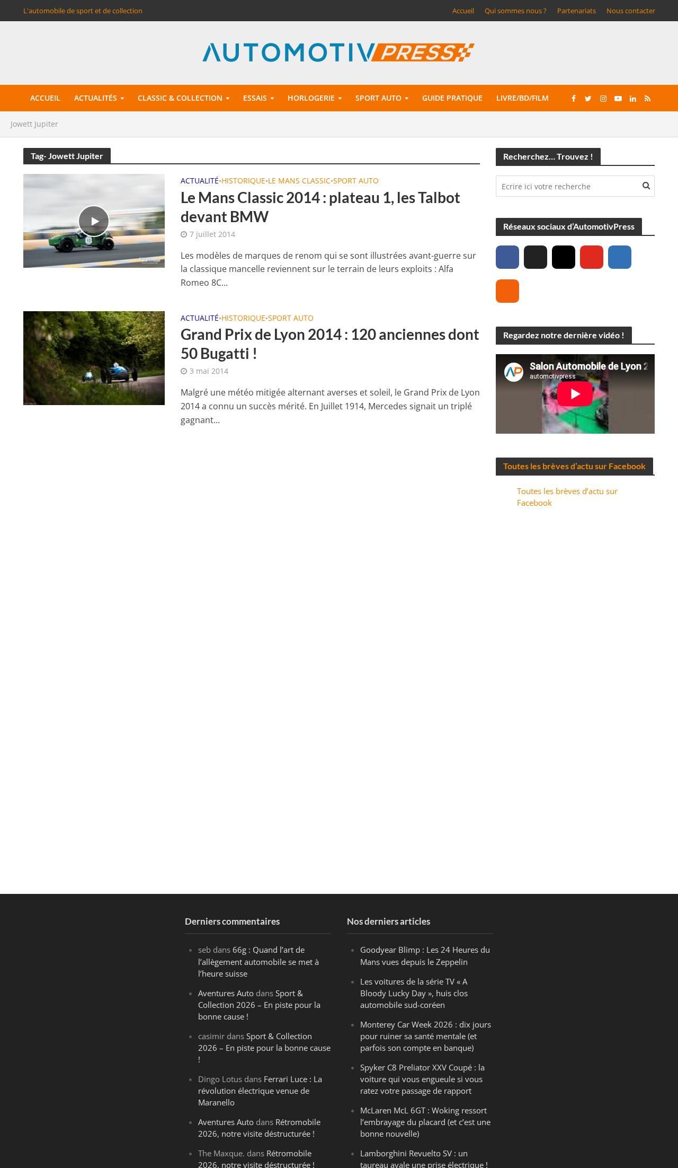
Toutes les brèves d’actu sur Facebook (574, 466)
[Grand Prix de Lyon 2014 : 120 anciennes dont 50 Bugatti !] (94, 357)
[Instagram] (563, 257)
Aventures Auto (226, 993)
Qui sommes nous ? (516, 10)
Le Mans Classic (299, 181)
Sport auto (378, 98)
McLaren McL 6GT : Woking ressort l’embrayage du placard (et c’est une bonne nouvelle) (425, 1122)
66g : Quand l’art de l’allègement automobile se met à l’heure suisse (258, 961)
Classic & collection (180, 98)
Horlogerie (311, 98)
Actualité (200, 181)
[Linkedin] (619, 257)
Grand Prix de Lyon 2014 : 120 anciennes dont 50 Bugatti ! (330, 343)
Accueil (463, 10)
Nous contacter (630, 10)
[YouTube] (591, 257)
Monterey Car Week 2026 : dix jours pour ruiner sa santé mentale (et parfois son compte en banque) (425, 1036)
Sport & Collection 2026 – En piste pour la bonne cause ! (259, 1005)
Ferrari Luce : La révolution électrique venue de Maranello (260, 1091)
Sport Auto (356, 181)
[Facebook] (507, 257)
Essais (255, 98)
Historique (243, 181)
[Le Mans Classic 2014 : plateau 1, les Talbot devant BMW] (94, 220)
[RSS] (507, 291)
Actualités (95, 98)
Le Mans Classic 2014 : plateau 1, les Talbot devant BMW (320, 206)
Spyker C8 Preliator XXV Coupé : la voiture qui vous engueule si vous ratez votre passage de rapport (422, 1079)
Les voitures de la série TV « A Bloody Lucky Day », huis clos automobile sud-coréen (414, 993)
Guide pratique (452, 98)
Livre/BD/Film (522, 98)
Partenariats (576, 10)
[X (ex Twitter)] (535, 257)
